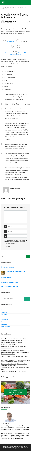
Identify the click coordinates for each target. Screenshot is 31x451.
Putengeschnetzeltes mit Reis (16, 271)
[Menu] (3, 2)
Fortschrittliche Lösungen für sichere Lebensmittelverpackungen (11, 343)
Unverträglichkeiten (5, 7)
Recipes (12, 7)
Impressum (6, 446)
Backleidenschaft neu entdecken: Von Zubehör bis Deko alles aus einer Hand (15, 353)
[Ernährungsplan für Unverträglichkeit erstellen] (15, 381)
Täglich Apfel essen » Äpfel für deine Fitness (13, 371)
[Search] (27, 299)
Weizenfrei (18, 54)
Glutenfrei (13, 53)
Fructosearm (6, 53)
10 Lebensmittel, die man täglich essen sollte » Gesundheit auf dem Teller (14, 364)
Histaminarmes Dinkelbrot (9, 282)
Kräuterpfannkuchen (7, 267)
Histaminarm (4, 317)
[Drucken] (12, 46)
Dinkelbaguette (6, 278)
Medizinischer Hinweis (8, 447)
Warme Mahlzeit (5, 326)
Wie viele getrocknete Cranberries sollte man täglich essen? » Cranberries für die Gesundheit (15, 360)
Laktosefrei (20, 53)
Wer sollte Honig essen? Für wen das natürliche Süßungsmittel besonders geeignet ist (14, 339)
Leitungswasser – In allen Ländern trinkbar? (13, 350)
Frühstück (4, 312)
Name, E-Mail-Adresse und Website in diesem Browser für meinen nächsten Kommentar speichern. (15, 241)
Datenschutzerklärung (14, 446)
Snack (3, 322)
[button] (18, 46)
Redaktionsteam (10, 21)
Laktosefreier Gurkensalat (9, 286)
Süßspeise (4, 324)
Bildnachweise (24, 446)
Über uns (17, 447)
